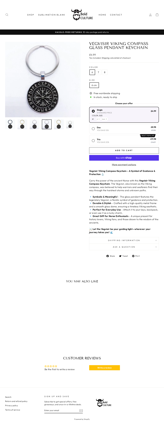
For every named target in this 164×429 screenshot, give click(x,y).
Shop (30, 14)
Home (102, 14)
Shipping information (124, 240)
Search (8, 397)
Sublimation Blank (51, 14)
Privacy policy (11, 405)
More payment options (124, 164)
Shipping (105, 58)
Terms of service (12, 410)
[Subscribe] (81, 410)
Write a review (104, 367)
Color (93, 67)
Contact (116, 14)
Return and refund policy (16, 401)
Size (92, 80)
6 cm (94, 85)
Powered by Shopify (82, 419)
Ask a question (124, 247)
